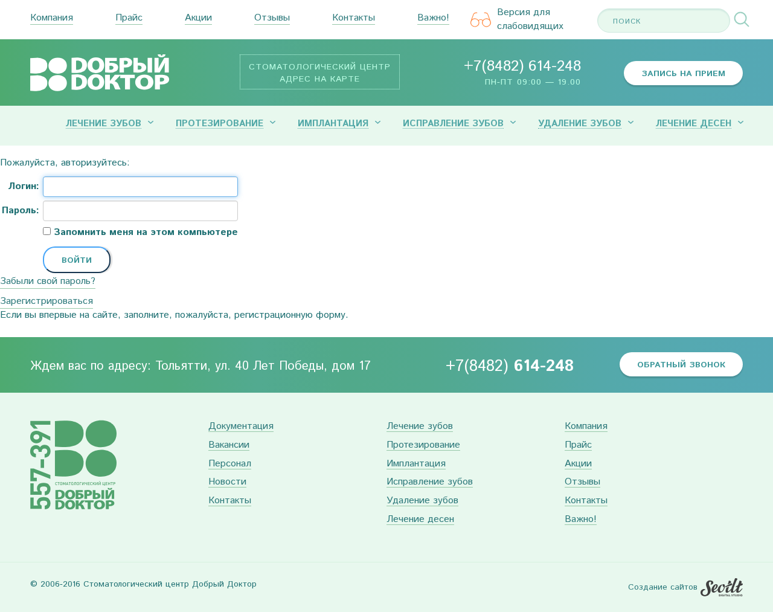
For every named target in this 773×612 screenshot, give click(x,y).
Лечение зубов (103, 124)
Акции (198, 18)
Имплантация (333, 124)
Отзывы (272, 18)
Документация (241, 427)
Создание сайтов (663, 587)
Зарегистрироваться (46, 301)
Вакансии (228, 445)
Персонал (229, 464)
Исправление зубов (453, 124)
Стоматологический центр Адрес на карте (320, 73)
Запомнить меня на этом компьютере (144, 232)
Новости (227, 482)
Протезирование (219, 124)
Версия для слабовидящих (530, 19)
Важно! (433, 18)
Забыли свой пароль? (47, 281)
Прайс (129, 18)
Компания (51, 18)
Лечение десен (693, 124)
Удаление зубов (579, 124)
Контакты (353, 18)
